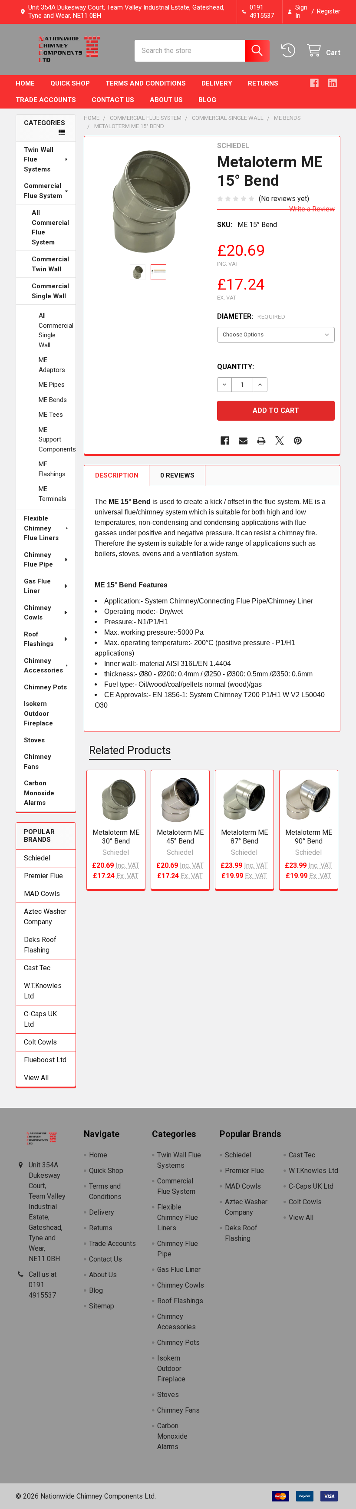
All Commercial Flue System (50, 227)
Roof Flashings (38, 639)
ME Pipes (52, 385)
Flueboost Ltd (45, 1060)
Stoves (34, 740)
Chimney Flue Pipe (38, 560)
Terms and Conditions (145, 83)
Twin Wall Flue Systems (38, 159)
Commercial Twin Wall (50, 264)
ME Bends (53, 400)
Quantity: (235, 366)
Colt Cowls (40, 1042)
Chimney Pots (45, 687)
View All (36, 1078)
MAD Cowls (42, 894)
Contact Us (113, 100)
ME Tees (51, 414)
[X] (279, 440)
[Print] (261, 440)
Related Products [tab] (130, 750)
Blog (207, 100)
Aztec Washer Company (45, 916)
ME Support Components (57, 439)
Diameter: (251, 316)
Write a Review (312, 209)
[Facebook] (314, 83)
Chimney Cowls (37, 613)
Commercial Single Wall (50, 291)
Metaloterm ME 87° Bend (244, 836)
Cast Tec (37, 968)
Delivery (216, 83)
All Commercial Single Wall (56, 330)
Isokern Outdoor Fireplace (38, 713)
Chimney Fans (37, 762)
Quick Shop (70, 83)
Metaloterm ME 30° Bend (115, 836)
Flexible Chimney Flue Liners (41, 528)
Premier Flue (43, 876)
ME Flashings (52, 469)
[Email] (243, 440)
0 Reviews (177, 475)
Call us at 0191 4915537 (42, 1284)
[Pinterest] (298, 440)
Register (328, 11)
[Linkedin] (332, 83)
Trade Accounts (46, 100)
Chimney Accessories (43, 666)
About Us (166, 100)
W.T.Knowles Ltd (43, 991)
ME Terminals (52, 494)
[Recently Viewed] (290, 50)
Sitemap (101, 1306)
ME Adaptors (52, 365)
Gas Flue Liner (37, 586)
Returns (263, 83)
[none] (148, 200)
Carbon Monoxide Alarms (39, 793)
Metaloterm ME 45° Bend (180, 836)
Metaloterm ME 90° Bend (308, 836)
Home (25, 83)
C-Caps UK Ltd (40, 1019)
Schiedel (37, 858)
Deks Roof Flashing (40, 945)
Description (116, 475)
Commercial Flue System (43, 191)
